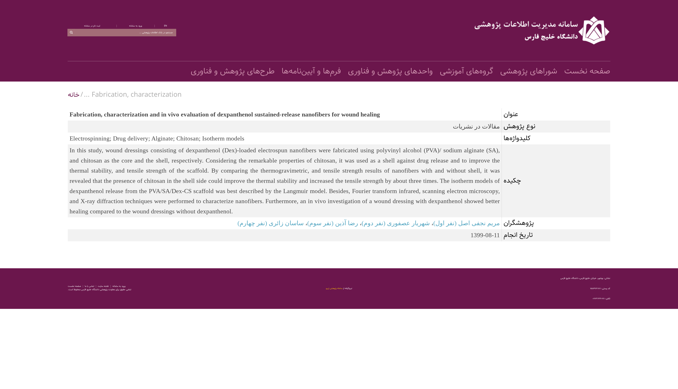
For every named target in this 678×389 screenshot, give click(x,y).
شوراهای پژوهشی (528, 71)
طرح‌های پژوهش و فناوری (233, 71)
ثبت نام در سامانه (92, 26)
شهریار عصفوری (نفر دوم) (396, 223)
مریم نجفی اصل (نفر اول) (466, 223)
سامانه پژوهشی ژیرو (334, 288)
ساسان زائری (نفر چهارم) (270, 223)
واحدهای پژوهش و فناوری (390, 71)
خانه (74, 95)
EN (165, 26)
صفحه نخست (587, 71)
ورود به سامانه (135, 26)
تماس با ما (89, 286)
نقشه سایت (103, 286)
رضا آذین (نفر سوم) (332, 223)
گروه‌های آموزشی (466, 71)
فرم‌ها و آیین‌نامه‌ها (311, 71)
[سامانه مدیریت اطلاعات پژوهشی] (542, 30)
